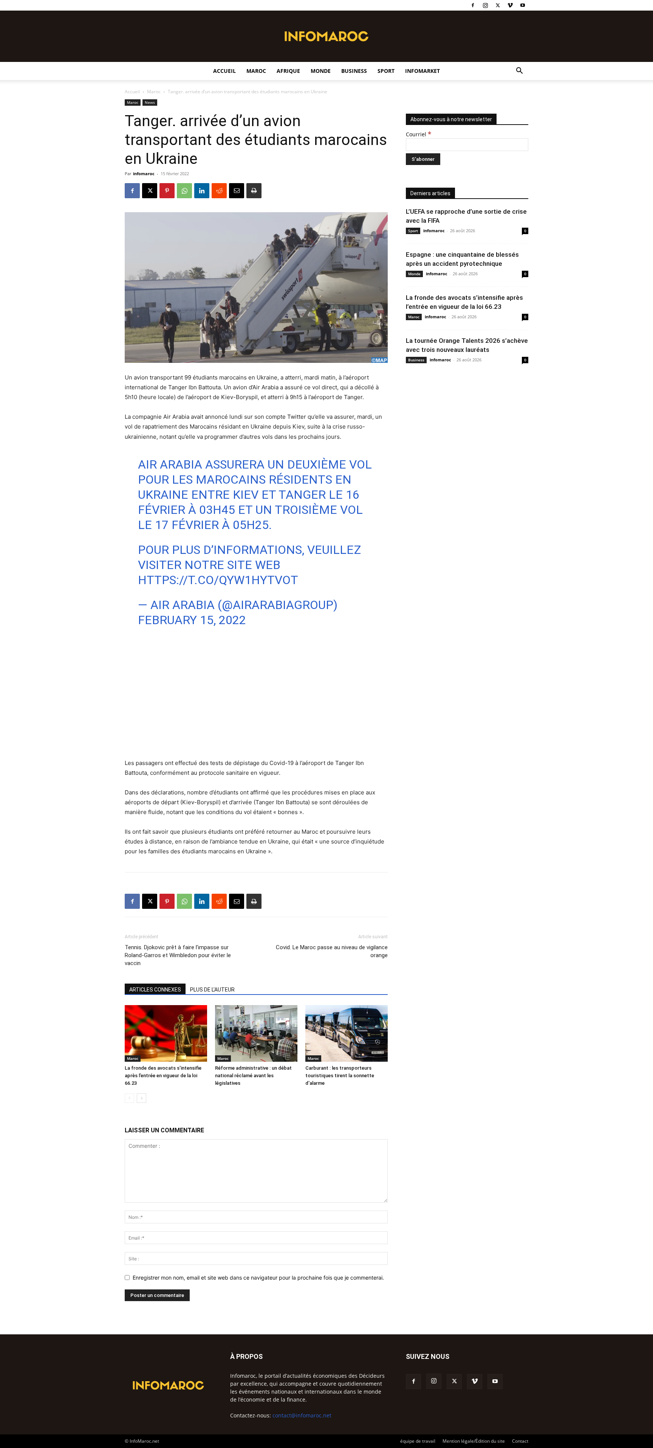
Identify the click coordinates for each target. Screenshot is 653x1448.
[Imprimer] (254, 190)
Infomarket (422, 70)
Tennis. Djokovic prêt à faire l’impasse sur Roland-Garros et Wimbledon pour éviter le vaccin (178, 955)
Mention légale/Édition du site (474, 1441)
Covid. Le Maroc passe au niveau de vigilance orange (332, 951)
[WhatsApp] (184, 190)
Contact (520, 1441)
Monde (321, 70)
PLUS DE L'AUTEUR (212, 990)
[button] (519, 71)
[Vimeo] (510, 5)
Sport (386, 70)
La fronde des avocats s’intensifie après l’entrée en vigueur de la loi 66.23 (163, 1075)
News (150, 102)
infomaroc (144, 173)
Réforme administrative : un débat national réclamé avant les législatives (253, 1075)
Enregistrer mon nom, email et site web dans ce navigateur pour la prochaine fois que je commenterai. (258, 1277)
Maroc (256, 70)
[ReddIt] (219, 190)
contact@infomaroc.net (301, 1415)
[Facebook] (472, 5)
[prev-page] (129, 1098)
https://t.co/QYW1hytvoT (218, 580)
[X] (497, 5)
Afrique (288, 70)
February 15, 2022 (192, 620)
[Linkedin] (201, 190)
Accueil (224, 70)
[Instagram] (485, 5)
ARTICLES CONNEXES (155, 990)
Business (354, 70)
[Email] (236, 190)
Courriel (418, 134)
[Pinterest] (167, 190)
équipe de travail (417, 1441)
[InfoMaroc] (326, 36)
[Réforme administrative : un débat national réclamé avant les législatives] (256, 1033)
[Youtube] (522, 5)
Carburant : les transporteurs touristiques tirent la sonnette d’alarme (339, 1075)
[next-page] (141, 1098)
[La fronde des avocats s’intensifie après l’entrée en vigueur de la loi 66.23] (166, 1033)
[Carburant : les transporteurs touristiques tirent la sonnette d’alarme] (346, 1033)
